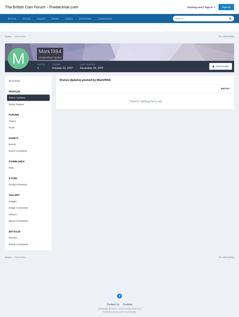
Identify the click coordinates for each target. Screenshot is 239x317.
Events (55, 18)
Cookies (127, 304)
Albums (13, 214)
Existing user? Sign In (200, 7)
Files (11, 167)
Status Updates (214, 18)
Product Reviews (18, 184)
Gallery (69, 18)
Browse (12, 18)
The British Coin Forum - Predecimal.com (41, 7)
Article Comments (18, 244)
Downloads (85, 18)
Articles (13, 237)
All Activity (14, 80)
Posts (12, 127)
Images (13, 201)
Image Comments (18, 207)
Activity (26, 18)
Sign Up (226, 7)
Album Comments (18, 220)
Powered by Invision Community (119, 312)
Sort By (225, 89)
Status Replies (16, 104)
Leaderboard (105, 18)
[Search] (230, 18)
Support (41, 18)
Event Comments (18, 150)
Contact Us (113, 304)
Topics (12, 121)
